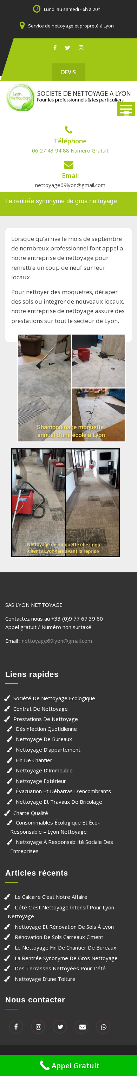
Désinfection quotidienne (46, 728)
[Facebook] (55, 47)
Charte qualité (30, 812)
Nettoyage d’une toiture (45, 978)
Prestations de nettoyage (45, 718)
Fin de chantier (34, 760)
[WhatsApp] (103, 1027)
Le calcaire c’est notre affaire (51, 896)
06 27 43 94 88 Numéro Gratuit (70, 150)
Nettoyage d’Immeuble (44, 770)
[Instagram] (81, 47)
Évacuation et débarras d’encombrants (63, 791)
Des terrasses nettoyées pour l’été (60, 968)
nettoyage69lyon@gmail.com (70, 184)
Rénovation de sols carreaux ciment (59, 936)
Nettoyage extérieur (41, 780)
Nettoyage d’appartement (48, 749)
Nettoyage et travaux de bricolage (59, 801)
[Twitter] (67, 47)
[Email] (81, 1027)
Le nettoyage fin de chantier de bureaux (65, 947)
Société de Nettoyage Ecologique (54, 698)
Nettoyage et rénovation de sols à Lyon (64, 926)
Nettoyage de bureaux (44, 738)
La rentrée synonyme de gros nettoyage (66, 958)
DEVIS (68, 72)
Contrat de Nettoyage (40, 708)
